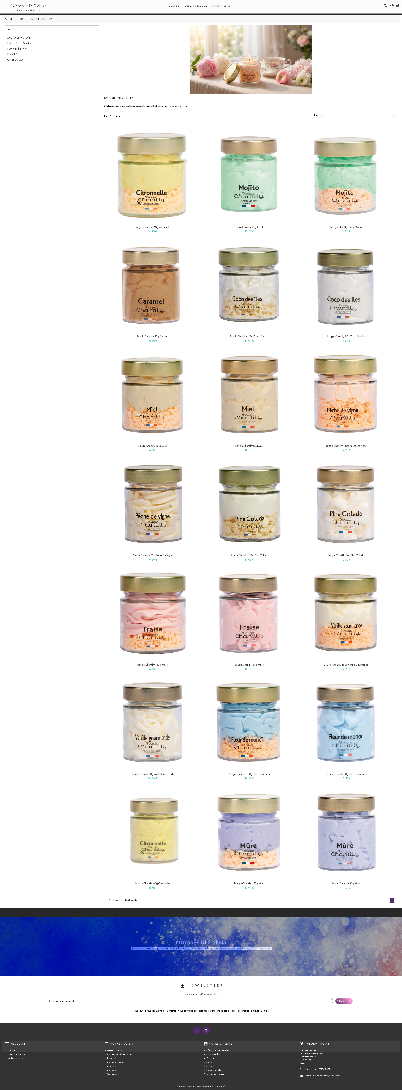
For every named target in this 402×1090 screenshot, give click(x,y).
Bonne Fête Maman (19, 43)
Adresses (210, 1066)
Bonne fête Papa (17, 48)
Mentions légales (114, 1050)
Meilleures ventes (15, 1058)
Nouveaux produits (16, 1054)
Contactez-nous (114, 1074)
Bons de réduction (214, 1070)
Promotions (12, 1050)
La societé (111, 1058)
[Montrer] (149, 230)
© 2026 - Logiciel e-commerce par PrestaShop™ (201, 1085)
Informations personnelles (217, 1050)
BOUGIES (173, 6)
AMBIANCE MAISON (195, 6)
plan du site (112, 1066)
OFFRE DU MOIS (221, 6)
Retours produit (213, 1054)
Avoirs (209, 1062)
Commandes (211, 1058)
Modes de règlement (116, 1062)
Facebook (197, 1030)
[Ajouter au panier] (142, 230)
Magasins (111, 1070)
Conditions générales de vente (120, 1054)
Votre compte (220, 1043)
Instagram (206, 1030)
